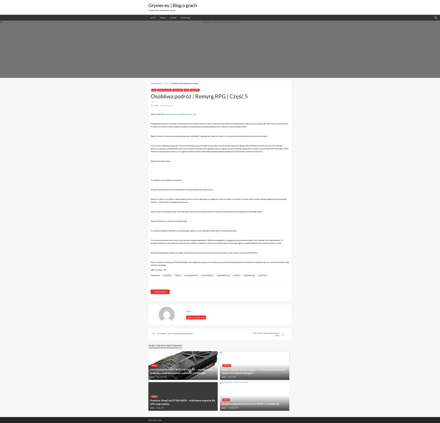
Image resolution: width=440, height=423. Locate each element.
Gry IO (153, 18)
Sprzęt (163, 18)
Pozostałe (185, 18)
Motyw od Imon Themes (155, 420)
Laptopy (227, 365)
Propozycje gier (164, 90)
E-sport (173, 18)
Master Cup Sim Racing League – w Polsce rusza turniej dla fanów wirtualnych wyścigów (253, 371)
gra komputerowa (191, 275)
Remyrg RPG (178, 90)
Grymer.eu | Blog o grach (172, 5)
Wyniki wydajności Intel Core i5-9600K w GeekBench (250, 403)
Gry (166, 83)
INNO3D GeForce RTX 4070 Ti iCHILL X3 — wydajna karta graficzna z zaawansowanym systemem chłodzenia (181, 371)
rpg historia (262, 275)
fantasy (178, 275)
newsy (154, 365)
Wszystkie (194, 90)
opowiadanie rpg (223, 275)
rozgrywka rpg (249, 275)
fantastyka (167, 275)
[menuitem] (153, 18)
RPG (186, 90)
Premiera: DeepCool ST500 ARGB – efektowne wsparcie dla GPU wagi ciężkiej (182, 402)
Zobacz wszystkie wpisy (196, 317)
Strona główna (156, 83)
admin (156, 105)
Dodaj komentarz (160, 292)
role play (236, 275)
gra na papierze (207, 275)
